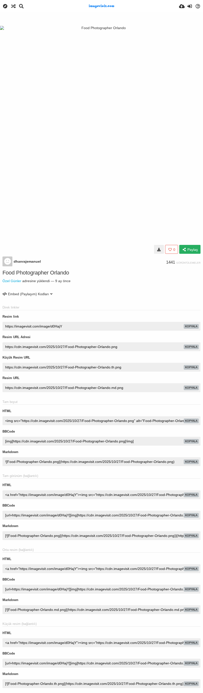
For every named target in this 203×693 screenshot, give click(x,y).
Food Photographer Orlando (35, 273)
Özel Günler (11, 281)
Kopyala (191, 326)
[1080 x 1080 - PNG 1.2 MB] (159, 249)
